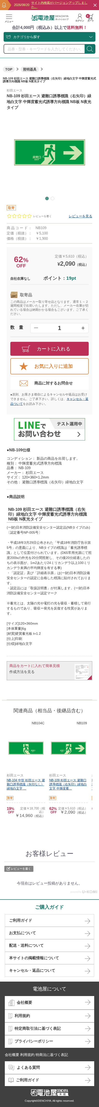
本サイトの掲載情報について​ (34, 958)
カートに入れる (53, 348)
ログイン (79, 20)
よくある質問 (28, 1067)
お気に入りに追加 (53, 366)
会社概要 (24, 1002)
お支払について (22, 933)
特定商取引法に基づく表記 (38, 1028)
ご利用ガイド (20, 920)
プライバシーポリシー (34, 1041)
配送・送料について (26, 945)
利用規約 (22, 1016)
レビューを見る (80, 216)
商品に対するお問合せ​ (53, 383)
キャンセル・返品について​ (32, 970)
